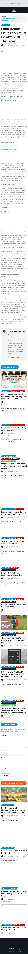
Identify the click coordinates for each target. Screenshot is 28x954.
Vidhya (6, 933)
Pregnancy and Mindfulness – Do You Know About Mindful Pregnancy (14, 465)
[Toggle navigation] (14, 10)
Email (3, 758)
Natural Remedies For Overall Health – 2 (14, 852)
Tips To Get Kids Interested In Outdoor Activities (14, 542)
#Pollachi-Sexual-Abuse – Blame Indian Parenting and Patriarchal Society (13, 396)
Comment (4, 735)
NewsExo (10, 951)
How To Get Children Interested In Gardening (11, 574)
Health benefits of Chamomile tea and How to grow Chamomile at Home (13, 810)
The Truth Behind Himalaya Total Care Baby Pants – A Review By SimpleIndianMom (13, 710)
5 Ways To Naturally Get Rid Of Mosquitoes (13, 605)
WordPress (23, 949)
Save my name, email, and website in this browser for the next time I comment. (13, 769)
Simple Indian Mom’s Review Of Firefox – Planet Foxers (13, 513)
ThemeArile (18, 951)
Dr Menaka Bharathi (9, 45)
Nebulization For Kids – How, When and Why (13, 429)
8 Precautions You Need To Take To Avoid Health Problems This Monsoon (12, 674)
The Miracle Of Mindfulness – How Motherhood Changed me (14, 640)
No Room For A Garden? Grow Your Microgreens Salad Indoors (13, 893)
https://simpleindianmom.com (16, 337)
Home (4, 16)
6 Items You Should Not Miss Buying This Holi (13, 928)
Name (3, 750)
